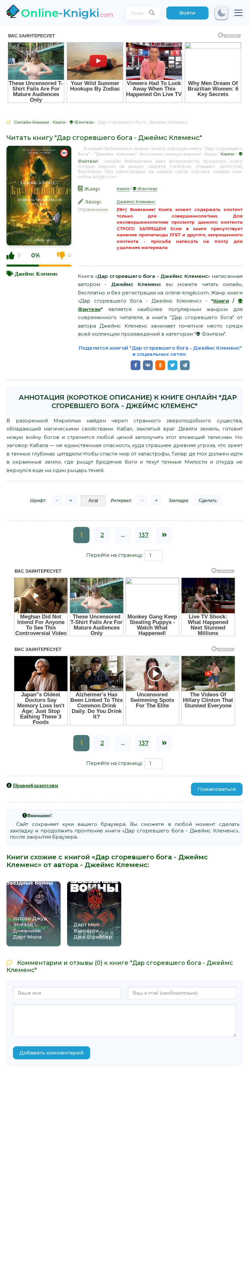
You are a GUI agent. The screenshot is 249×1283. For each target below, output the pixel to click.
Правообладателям (35, 785)
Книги (227, 153)
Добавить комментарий (51, 1053)
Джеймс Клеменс (36, 273)
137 (143, 535)
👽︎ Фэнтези (145, 188)
